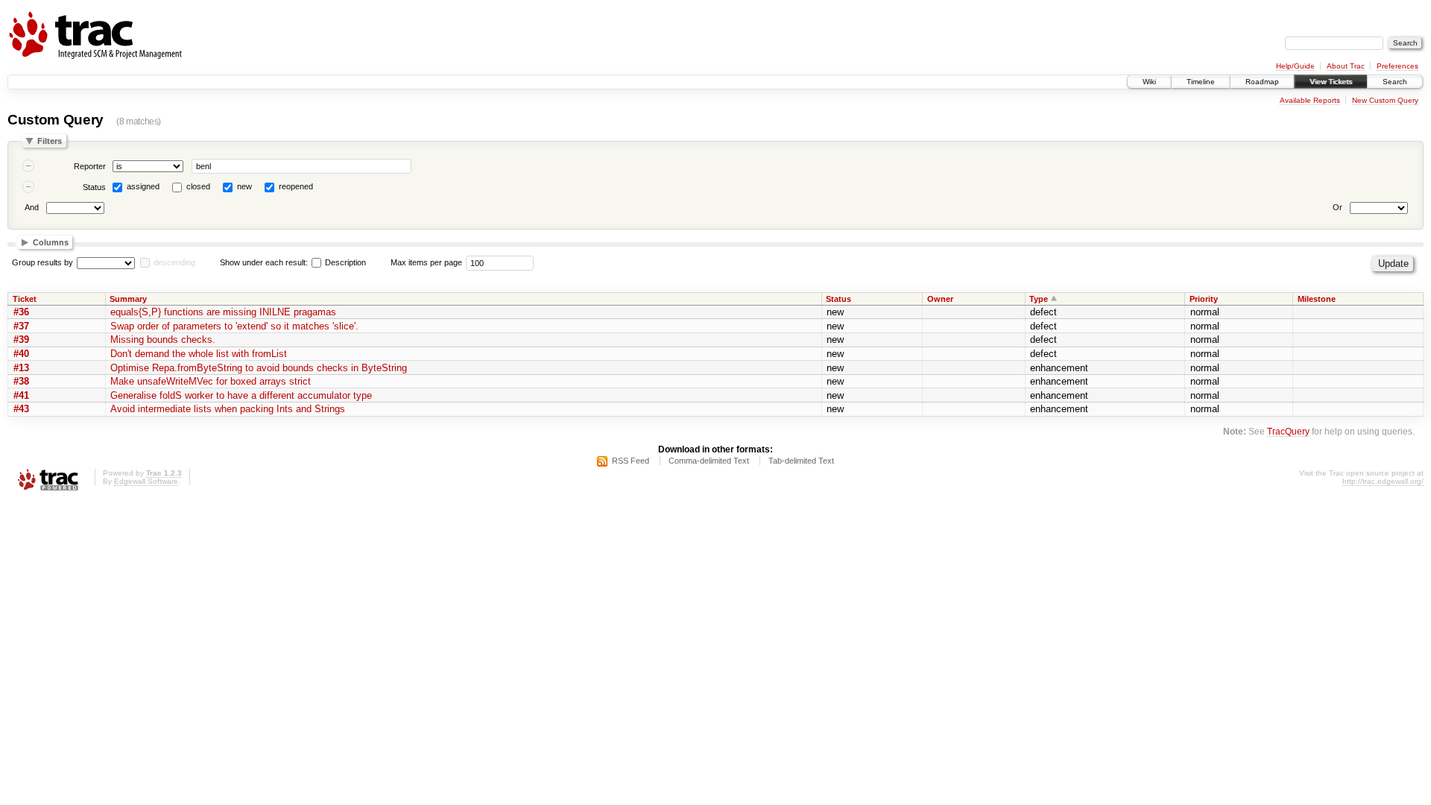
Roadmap (1262, 82)
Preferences (1397, 66)
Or (1337, 207)
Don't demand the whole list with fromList (198, 353)
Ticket (25, 298)
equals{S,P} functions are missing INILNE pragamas (223, 312)
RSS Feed (630, 460)
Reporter (90, 166)
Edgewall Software (146, 481)
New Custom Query (1385, 100)
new (244, 186)
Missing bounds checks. (162, 339)
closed (198, 186)
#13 (21, 367)
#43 (21, 408)
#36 (21, 312)
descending (174, 262)
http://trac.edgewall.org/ (1383, 481)
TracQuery (1288, 431)
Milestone (1317, 298)
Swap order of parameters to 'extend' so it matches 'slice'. (234, 326)
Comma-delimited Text (709, 460)
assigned (143, 186)
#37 (21, 326)
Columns (51, 242)
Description (344, 262)
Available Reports (1310, 100)
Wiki (1149, 82)
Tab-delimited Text (801, 460)
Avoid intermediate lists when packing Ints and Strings (227, 408)
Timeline (1201, 82)
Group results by (42, 262)
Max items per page (426, 262)
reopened (296, 186)
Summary (128, 298)
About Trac (1346, 66)
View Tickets (1331, 82)
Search (1395, 82)
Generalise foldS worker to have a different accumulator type (241, 395)
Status (94, 187)
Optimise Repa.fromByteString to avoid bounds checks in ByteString (258, 367)
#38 (21, 381)
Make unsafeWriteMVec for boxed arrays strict (210, 381)
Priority (1204, 298)
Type (1038, 298)
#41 (21, 395)
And (32, 207)
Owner (940, 298)
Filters (49, 140)
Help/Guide (1295, 66)
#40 (21, 353)
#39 (21, 339)
